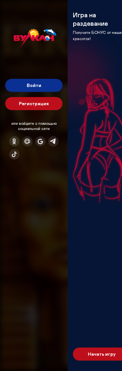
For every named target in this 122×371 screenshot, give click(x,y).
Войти (34, 85)
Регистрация (34, 103)
